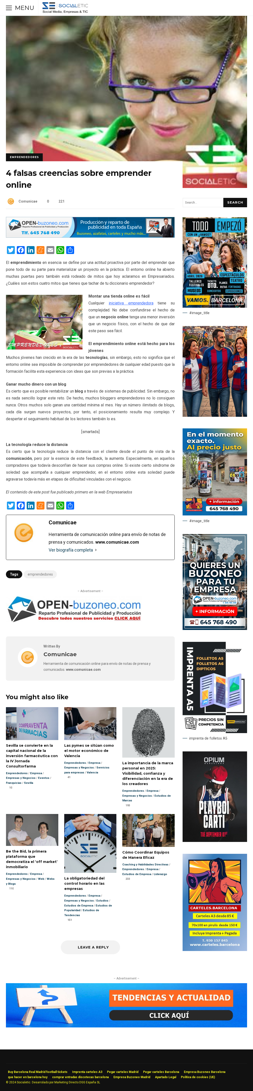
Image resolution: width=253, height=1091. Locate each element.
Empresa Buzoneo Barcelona (204, 1072)
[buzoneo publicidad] (90, 236)
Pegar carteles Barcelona (161, 1072)
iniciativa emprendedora (131, 303)
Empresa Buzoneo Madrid (131, 1077)
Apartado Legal (165, 1077)
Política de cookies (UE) (198, 1077)
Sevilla (28, 783)
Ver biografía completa (71, 550)
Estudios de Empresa (78, 905)
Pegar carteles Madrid (122, 1072)
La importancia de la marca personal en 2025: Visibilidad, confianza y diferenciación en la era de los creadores (148, 732)
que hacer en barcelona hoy (27, 1077)
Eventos (43, 778)
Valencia (92, 772)
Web (41, 879)
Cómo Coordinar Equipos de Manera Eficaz (148, 830)
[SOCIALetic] (65, 9)
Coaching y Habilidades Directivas (145, 864)
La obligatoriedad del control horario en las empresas (90, 843)
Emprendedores (24, 157)
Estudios (102, 900)
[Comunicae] (28, 666)
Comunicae (28, 201)
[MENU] (9, 8)
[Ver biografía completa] (96, 550)
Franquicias (13, 783)
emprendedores (40, 574)
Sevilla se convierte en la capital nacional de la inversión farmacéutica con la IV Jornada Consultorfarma (32, 723)
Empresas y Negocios (21, 778)
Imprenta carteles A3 (87, 1072)
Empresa (36, 773)
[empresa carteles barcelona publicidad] (215, 950)
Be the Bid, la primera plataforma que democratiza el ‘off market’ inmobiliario (32, 830)
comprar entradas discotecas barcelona (80, 1077)
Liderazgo (160, 874)
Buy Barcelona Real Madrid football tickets (37, 1072)
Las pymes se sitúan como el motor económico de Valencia (90, 723)
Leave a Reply (93, 947)
